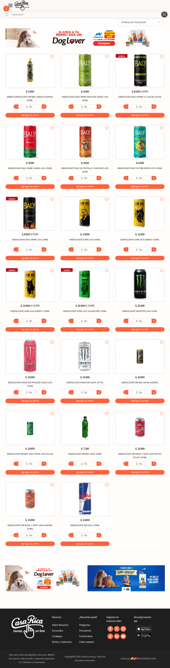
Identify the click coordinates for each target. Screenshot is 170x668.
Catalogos (57, 636)
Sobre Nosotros (60, 624)
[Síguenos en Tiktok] (110, 636)
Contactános (86, 636)
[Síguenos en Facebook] (110, 629)
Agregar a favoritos (30, 53)
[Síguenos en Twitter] (117, 629)
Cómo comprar (86, 641)
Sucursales (57, 630)
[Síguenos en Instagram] (123, 629)
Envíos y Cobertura (62, 641)
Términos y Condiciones (34, 662)
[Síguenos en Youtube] (123, 636)
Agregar (30, 115)
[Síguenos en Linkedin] (117, 636)
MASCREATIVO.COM (147, 658)
